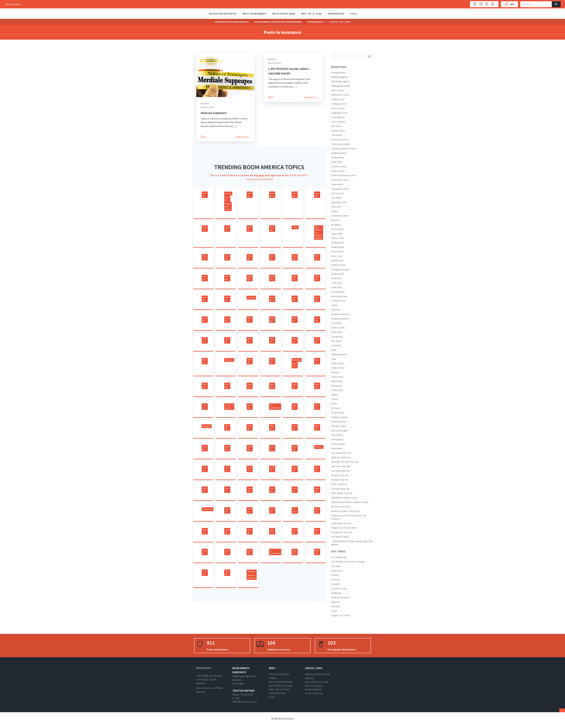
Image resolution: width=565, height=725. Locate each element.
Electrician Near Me (340, 506)
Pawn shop (336, 287)
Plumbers (251, 297)
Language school (339, 112)
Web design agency (340, 81)
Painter (334, 305)
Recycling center (339, 202)
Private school (338, 367)
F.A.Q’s (353, 13)
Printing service (338, 72)
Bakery (334, 394)
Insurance (229, 360)
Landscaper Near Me (341, 523)
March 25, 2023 (274, 63)
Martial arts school (340, 94)
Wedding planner (339, 153)
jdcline (206, 103)
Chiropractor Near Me (341, 532)
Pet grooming (337, 412)
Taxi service (336, 135)
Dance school (337, 108)
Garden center (338, 171)
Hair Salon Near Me (340, 470)
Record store (337, 251)
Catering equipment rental (343, 148)
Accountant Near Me (341, 453)
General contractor (340, 314)
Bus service (336, 126)
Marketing (296, 360)
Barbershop (336, 381)
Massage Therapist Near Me (344, 461)
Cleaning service (339, 421)
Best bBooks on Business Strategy (318, 232)
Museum (335, 220)
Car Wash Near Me (340, 488)
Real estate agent (339, 430)
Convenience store (340, 188)
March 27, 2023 (207, 107)
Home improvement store (343, 175)
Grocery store (337, 193)
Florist (334, 403)
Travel (295, 227)
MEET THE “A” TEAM (311, 13)
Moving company (339, 417)
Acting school (337, 99)
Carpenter (336, 309)
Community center (340, 215)
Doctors (228, 193)
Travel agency (337, 117)
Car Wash (295, 510)
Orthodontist (337, 439)
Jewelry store (337, 260)
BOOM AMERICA (315, 21)
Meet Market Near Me (342, 493)
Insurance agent (339, 426)
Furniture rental (338, 166)
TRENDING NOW (336, 13)
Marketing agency (339, 77)
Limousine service (339, 139)
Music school (337, 90)
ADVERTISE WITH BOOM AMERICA (232, 21)
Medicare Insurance (251, 576)
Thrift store (336, 282)
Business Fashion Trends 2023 (345, 511)
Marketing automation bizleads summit (350, 502)
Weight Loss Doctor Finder (344, 527)
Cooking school (338, 103)
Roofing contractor (340, 318)
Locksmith (336, 323)
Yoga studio (337, 233)
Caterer (334, 399)
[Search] (369, 56)
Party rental (336, 162)
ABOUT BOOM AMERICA (254, 13)
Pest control (337, 435)
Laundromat (337, 336)
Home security (338, 327)
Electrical (318, 447)
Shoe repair (336, 332)
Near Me (205, 194)
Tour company (338, 121)
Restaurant (336, 385)
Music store (336, 256)
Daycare (335, 372)
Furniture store (338, 264)
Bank (333, 350)
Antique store (337, 273)
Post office (336, 206)
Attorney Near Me (339, 475)
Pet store (335, 408)
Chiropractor (207, 509)
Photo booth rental (340, 144)
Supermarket (337, 184)
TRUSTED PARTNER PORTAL (222, 13)
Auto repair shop (339, 296)
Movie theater (338, 247)
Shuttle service (338, 130)
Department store (339, 179)
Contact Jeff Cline (339, 21)
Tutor (333, 359)
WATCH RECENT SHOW (283, 13)
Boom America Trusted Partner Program (277, 21)
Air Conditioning (275, 406)
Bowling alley (337, 242)
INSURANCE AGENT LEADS (344, 497)
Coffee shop (337, 390)
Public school (337, 363)
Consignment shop (340, 269)
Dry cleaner (336, 341)
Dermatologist (338, 444)
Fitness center (338, 238)
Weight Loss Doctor (228, 206)
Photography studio (340, 86)
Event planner (337, 157)
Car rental (335, 345)
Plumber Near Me (339, 479)
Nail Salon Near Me (340, 466)
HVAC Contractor (339, 484)
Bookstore (336, 278)
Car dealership (338, 291)
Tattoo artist (337, 376)
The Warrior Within (340, 536)
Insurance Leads (229, 406)
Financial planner (339, 354)
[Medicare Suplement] (225, 74)
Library (334, 211)
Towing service (338, 300)
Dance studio (337, 229)
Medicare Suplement (341, 457)
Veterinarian (337, 448)
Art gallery (336, 224)
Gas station (336, 197)
